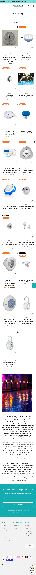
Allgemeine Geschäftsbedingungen (29, 533)
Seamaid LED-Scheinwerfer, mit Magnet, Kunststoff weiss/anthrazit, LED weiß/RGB (9, 57)
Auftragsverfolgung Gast (6, 542)
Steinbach (26, 52)
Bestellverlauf (6, 538)
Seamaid (9, 52)
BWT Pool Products (10, 317)
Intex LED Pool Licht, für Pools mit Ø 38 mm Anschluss (9, 244)
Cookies (27, 525)
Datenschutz (29, 528)
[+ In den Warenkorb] (15, 47)
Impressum (16, 525)
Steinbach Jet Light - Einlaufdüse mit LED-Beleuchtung (26, 170)
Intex (9, 93)
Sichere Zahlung (4, 529)
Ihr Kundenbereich (6, 534)
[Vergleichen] (34, 285)
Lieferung (5, 525)
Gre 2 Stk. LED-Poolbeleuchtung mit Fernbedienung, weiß (9, 170)
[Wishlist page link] (28, 6)
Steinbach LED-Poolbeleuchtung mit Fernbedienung (10, 132)
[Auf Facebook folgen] (3, 564)
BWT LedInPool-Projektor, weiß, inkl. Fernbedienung (10, 321)
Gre (10, 166)
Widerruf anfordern (29, 546)
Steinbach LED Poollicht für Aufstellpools (26, 55)
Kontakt (15, 528)
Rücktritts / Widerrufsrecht (29, 540)
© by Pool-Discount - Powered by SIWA (18, 570)
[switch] (32, 572)
